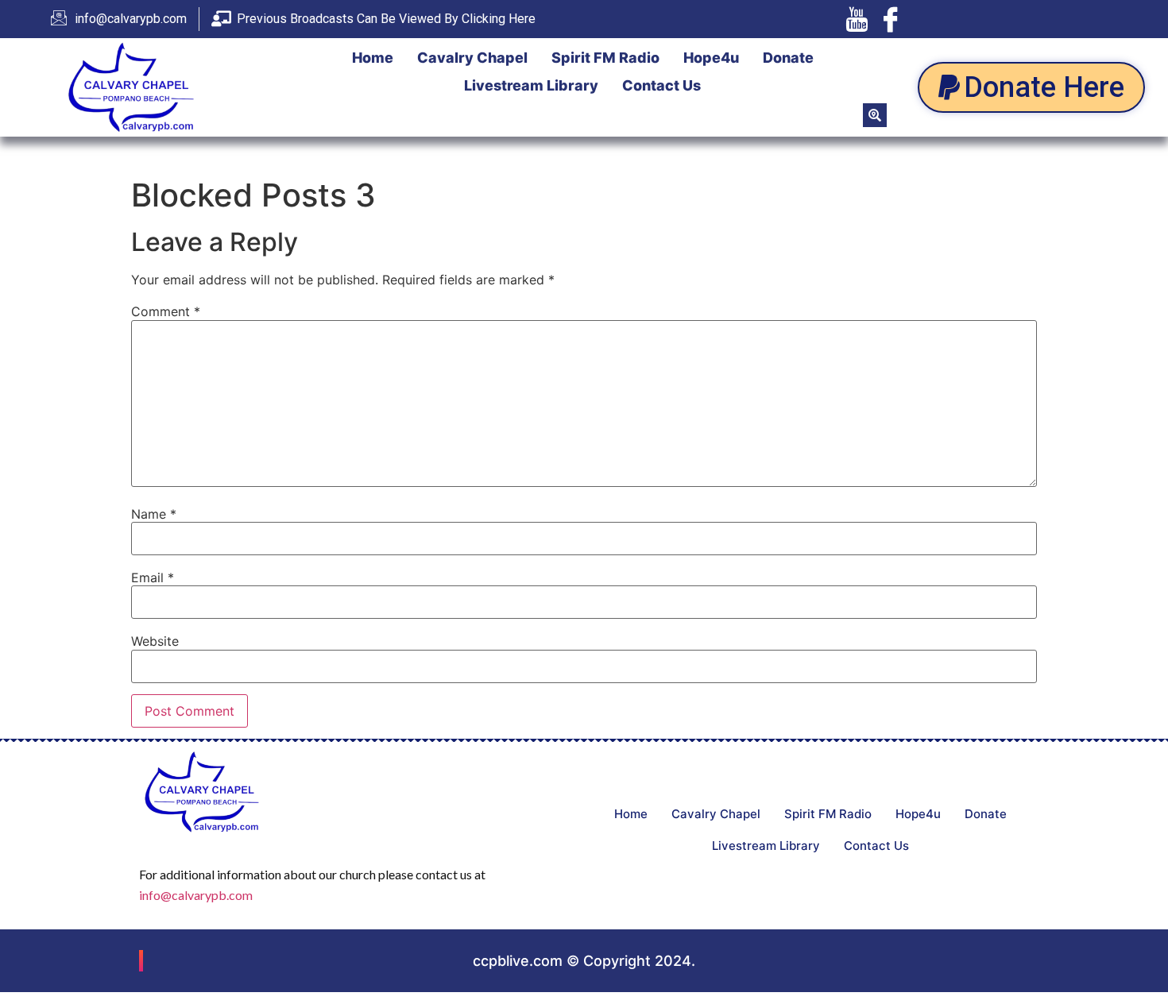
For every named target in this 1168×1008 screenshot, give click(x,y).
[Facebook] (890, 19)
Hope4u (711, 57)
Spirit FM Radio (605, 57)
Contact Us (661, 85)
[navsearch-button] (875, 115)
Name (153, 514)
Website (155, 641)
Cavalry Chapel (472, 57)
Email (152, 577)
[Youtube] (856, 19)
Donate (788, 57)
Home (372, 57)
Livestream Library (531, 85)
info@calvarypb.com (196, 894)
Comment (165, 311)
